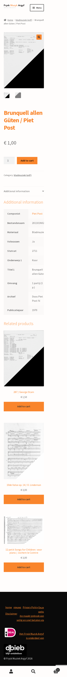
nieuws (17, 607)
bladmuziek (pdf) (24, 20)
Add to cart (27, 160)
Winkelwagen (52, 668)
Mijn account (11, 671)
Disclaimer (11, 613)
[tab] (24, 191)
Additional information (17, 191)
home (8, 607)
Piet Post (37, 213)
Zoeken (33, 671)
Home (10, 20)
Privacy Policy (30, 607)
